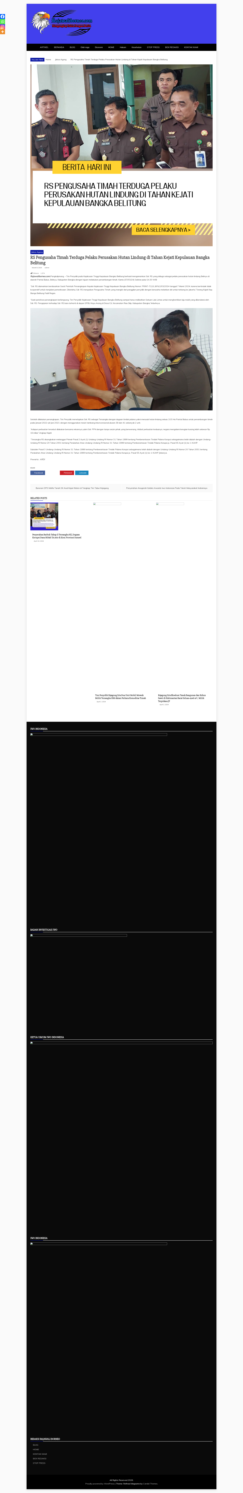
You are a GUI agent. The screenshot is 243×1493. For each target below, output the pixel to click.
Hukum (123, 47)
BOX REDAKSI (172, 47)
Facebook (38, 472)
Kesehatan (136, 47)
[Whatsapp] (2, 21)
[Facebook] (2, 16)
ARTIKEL (44, 47)
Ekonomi (99, 47)
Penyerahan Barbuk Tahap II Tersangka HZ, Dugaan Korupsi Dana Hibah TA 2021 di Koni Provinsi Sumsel (57, 536)
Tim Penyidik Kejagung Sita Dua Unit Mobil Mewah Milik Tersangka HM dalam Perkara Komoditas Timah (120, 697)
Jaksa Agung (37, 252)
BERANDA (59, 47)
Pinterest (67, 472)
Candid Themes (150, 1483)
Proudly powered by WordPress (100, 1483)
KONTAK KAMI (191, 47)
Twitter (53, 472)
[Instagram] (2, 26)
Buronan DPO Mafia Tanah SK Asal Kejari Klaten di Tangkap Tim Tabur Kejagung (72, 488)
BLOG (72, 47)
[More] (2, 31)
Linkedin (83, 472)
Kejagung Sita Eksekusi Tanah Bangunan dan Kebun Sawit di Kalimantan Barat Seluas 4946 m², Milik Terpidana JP (182, 698)
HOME (111, 47)
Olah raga (85, 47)
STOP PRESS (153, 47)
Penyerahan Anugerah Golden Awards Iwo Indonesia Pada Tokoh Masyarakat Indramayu (166, 488)
